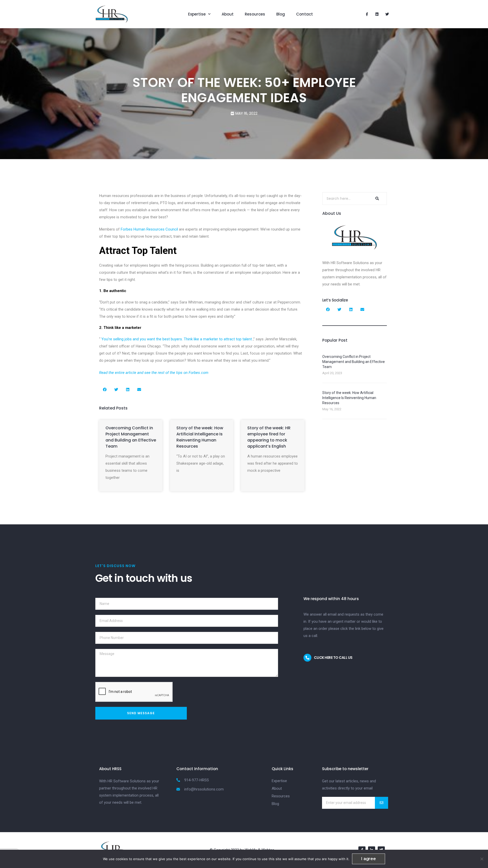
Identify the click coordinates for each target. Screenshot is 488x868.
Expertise (197, 14)
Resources (255, 14)
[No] (481, 858)
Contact (304, 14)
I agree (368, 858)
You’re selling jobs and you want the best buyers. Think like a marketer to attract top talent (176, 339)
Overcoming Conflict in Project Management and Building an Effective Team (130, 437)
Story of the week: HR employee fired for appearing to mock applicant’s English (269, 437)
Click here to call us (333, 657)
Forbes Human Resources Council (149, 229)
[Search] (377, 198)
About (228, 14)
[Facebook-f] (366, 14)
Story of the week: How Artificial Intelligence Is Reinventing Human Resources (199, 437)
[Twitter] (387, 14)
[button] (105, 389)
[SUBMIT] (381, 803)
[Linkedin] (376, 14)
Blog (280, 14)
